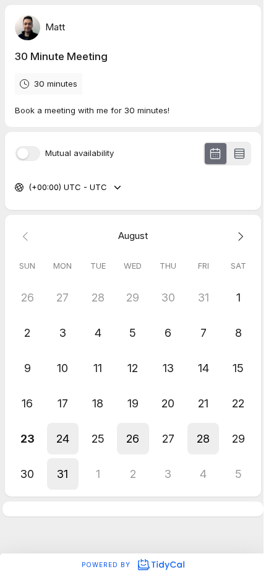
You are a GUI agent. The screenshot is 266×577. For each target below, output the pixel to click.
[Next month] (238, 236)
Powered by (107, 564)
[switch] (27, 153)
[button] (62, 438)
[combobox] (29, 187)
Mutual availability (79, 153)
